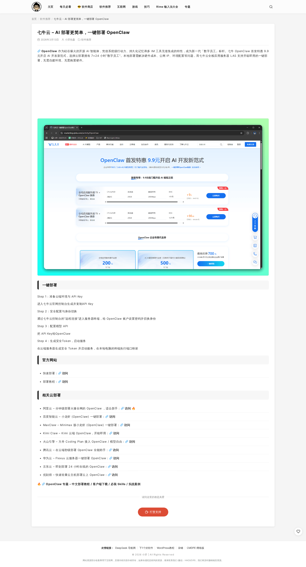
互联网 (121, 6)
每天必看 (65, 6)
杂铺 (180, 547)
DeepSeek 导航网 (125, 547)
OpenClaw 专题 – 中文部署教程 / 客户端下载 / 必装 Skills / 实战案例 (93, 484)
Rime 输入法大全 (167, 6)
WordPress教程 (165, 547)
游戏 (135, 6)
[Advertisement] (153, 90)
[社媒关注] (298, 531)
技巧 (147, 6)
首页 (34, 18)
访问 (128, 408)
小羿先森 (70, 39)
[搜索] (271, 6)
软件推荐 (105, 6)
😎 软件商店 (85, 6)
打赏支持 (155, 512)
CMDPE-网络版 (195, 547)
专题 (187, 6)
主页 (51, 6)
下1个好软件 (146, 547)
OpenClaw (49, 51)
